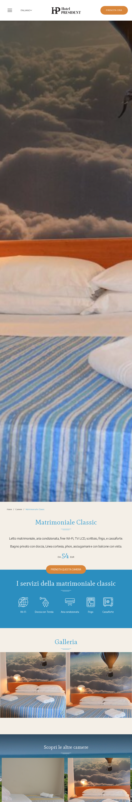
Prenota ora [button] (114, 10)
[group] (66, 261)
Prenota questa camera (66, 569)
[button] (11, 10)
